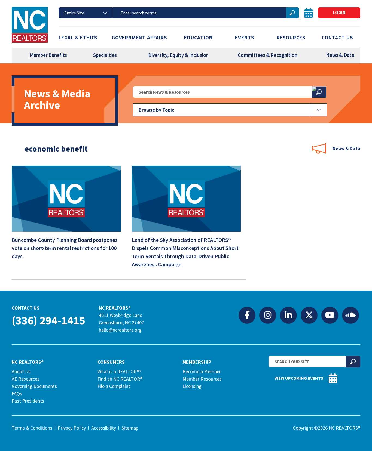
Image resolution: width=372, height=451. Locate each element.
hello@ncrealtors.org (120, 330)
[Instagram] (267, 315)
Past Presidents (28, 401)
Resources (291, 37)
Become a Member (201, 371)
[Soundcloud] (350, 315)
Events (244, 37)
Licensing (192, 386)
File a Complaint (113, 386)
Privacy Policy (72, 428)
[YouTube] (329, 315)
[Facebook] (247, 315)
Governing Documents (34, 386)
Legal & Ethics (78, 37)
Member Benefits (48, 55)
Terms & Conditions (32, 428)
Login (339, 13)
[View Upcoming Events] (308, 13)
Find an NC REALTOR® (119, 379)
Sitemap (129, 428)
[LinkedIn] (288, 315)
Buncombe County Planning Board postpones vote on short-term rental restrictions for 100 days (65, 248)
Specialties (105, 55)
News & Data (340, 55)
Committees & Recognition (267, 55)
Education (198, 37)
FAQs (17, 393)
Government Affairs (139, 37)
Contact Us (337, 37)
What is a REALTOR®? (119, 371)
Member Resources (202, 379)
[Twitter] (309, 315)
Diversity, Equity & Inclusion (178, 55)
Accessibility (103, 428)
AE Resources (25, 379)
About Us (21, 371)
